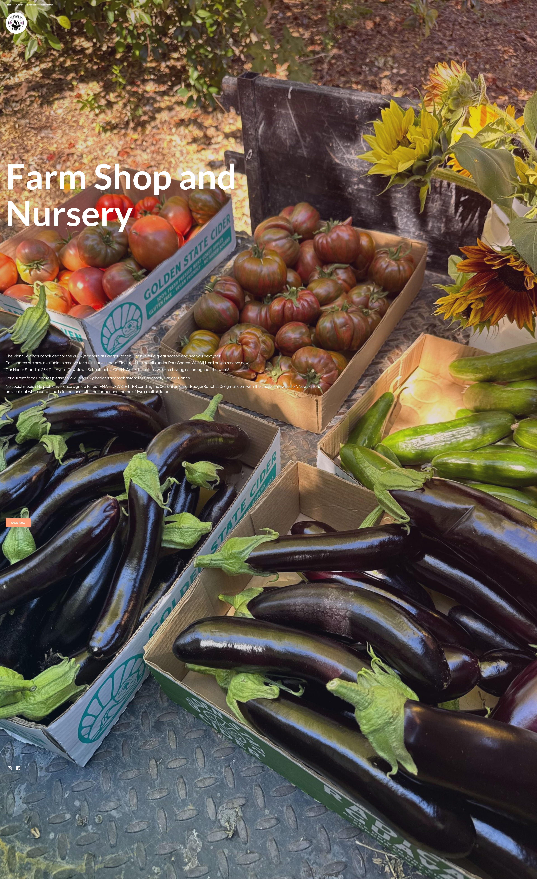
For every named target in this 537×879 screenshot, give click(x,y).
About (19, 5)
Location (31, 5)
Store (8, 5)
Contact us (47, 5)
